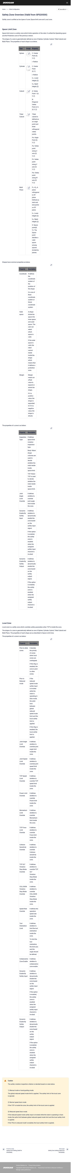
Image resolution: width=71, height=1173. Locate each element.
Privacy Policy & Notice (34, 1165)
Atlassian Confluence (57, 1167)
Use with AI (63, 9)
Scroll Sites (47, 1167)
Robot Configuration (14, 9)
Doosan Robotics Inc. (21, 1165)
